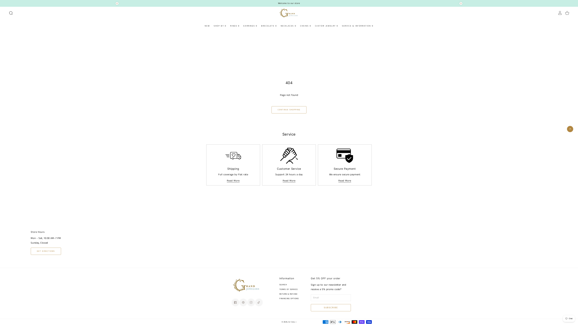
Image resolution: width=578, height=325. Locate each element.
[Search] (11, 13)
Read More (233, 181)
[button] (11, 13)
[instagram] (251, 302)
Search (283, 285)
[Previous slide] (117, 3)
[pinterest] (243, 302)
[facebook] (235, 302)
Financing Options (289, 298)
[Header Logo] (289, 13)
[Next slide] (460, 3)
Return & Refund (288, 294)
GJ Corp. (291, 322)
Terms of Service (288, 289)
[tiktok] (259, 302)
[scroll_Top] (570, 129)
